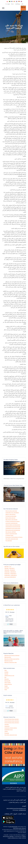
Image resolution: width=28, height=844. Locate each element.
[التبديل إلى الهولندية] (16, 1)
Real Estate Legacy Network (19, 828)
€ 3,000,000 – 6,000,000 (10, 573)
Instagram (7, 726)
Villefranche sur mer (9, 675)
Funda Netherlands (13, 826)
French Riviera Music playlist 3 (11, 722)
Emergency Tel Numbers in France (14, 537)
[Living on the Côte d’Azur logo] (16, 8)
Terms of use (6, 836)
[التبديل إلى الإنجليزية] (21, 1)
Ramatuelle (7, 680)
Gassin (6, 686)
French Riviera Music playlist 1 (11, 719)
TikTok (6, 731)
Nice (5, 670)
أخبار (22, 3)
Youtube (6, 724)
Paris (5, 689)
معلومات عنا (8, 3)
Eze (5, 677)
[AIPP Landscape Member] (13, 775)
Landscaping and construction (13, 528)
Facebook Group (8, 729)
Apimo (24, 836)
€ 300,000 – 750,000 (9, 568)
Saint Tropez (7, 682)
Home (23, 834)
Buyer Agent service (10, 517)
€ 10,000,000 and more (10, 577)
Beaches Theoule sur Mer (10, 662)
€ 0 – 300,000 (7, 566)
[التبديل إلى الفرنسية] (12, 1)
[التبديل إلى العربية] (9, 1)
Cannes (6, 673)
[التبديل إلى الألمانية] (19, 1)
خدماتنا (12, 3)
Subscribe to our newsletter (12, 512)
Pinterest (6, 733)
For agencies (9, 540)
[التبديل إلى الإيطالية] (14, 1)
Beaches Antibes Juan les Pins (11, 659)
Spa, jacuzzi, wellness (11, 531)
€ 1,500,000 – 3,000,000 (10, 571)
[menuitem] (3, 8)
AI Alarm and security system (13, 521)
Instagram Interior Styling (10, 727)
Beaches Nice (7, 657)
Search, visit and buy (10, 514)
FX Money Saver (9, 535)
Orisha (19, 837)
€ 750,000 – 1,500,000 (9, 570)
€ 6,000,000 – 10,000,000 (10, 575)
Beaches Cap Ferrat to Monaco (11, 655)
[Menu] (3, 8)
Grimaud (6, 687)
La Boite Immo (14, 837)
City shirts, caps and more (12, 538)
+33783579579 (22, 810)
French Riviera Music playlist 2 (11, 720)
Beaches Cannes (8, 660)
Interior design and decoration (13, 524)
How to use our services (11, 510)
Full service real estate (11, 516)
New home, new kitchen (11, 519)
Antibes (6, 672)
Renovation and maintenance (13, 530)
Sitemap (11, 836)
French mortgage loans (11, 533)
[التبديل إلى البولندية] (7, 1)
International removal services (13, 526)
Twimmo (24, 837)
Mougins (6, 679)
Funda (9, 837)
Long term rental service (11, 523)
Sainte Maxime (8, 684)
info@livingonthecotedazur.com (17, 808)
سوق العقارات (17, 3)
